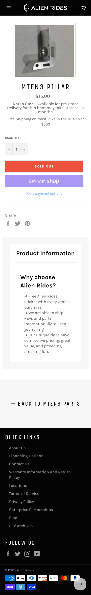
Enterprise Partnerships (31, 509)
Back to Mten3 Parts (48, 403)
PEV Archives (21, 525)
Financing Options (26, 455)
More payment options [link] (44, 193)
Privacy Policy (21, 501)
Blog (13, 517)
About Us (17, 447)
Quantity (12, 138)
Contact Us (19, 463)
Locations (18, 485)
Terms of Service (24, 493)
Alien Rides (25, 570)
